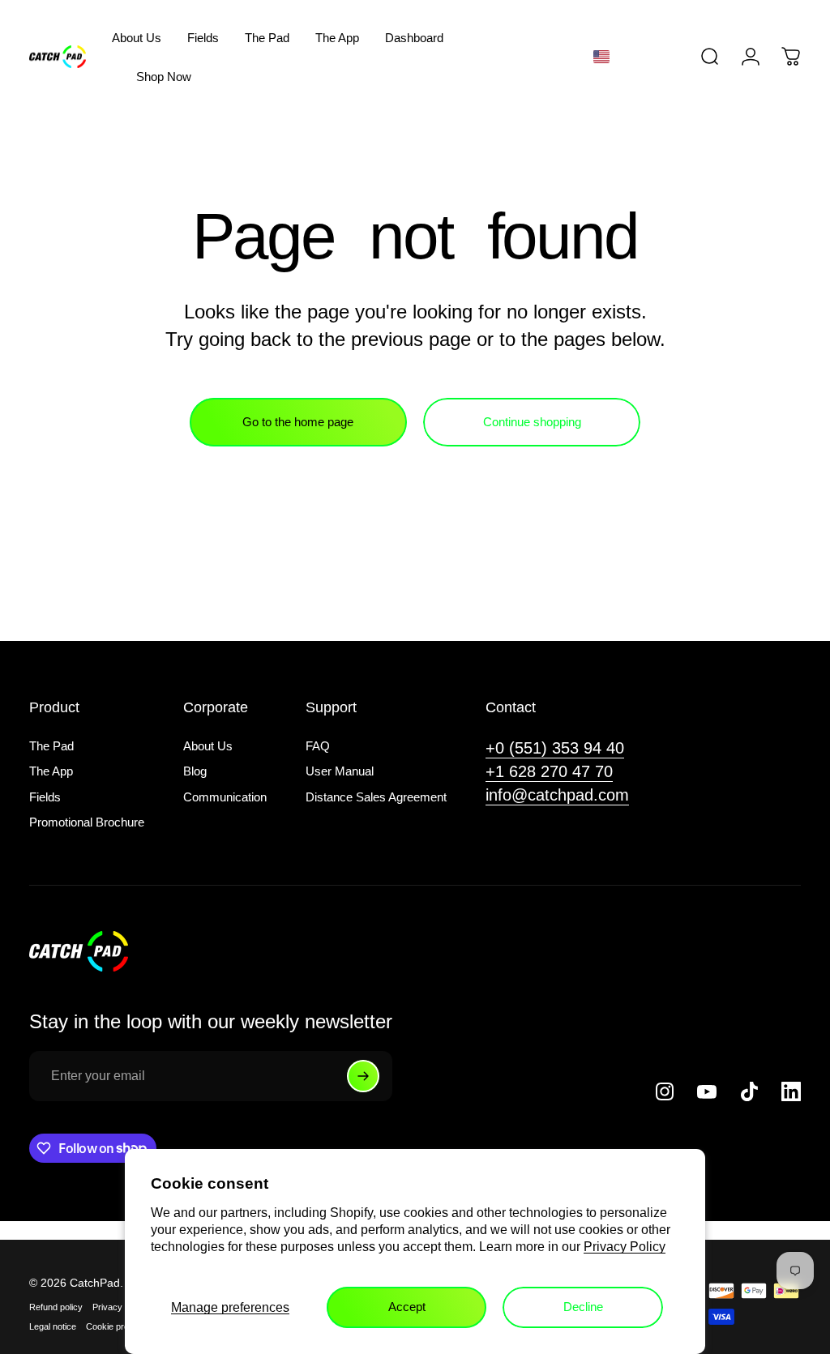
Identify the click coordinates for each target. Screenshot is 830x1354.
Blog (195, 771)
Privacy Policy (624, 1247)
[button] (630, 57)
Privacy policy (120, 1307)
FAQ (318, 746)
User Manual (340, 771)
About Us (208, 746)
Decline (583, 1307)
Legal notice (52, 1326)
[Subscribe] (363, 1076)
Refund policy (56, 1307)
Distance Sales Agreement (376, 797)
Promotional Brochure (86, 822)
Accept (407, 1307)
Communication (225, 797)
